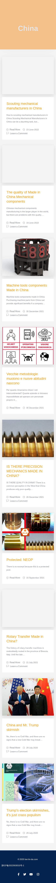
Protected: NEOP (19, 560)
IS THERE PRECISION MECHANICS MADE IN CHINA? (24, 471)
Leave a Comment (18, 133)
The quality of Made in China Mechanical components (23, 196)
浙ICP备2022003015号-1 (12, 865)
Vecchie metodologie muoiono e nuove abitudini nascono (26, 378)
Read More (15, 129)
